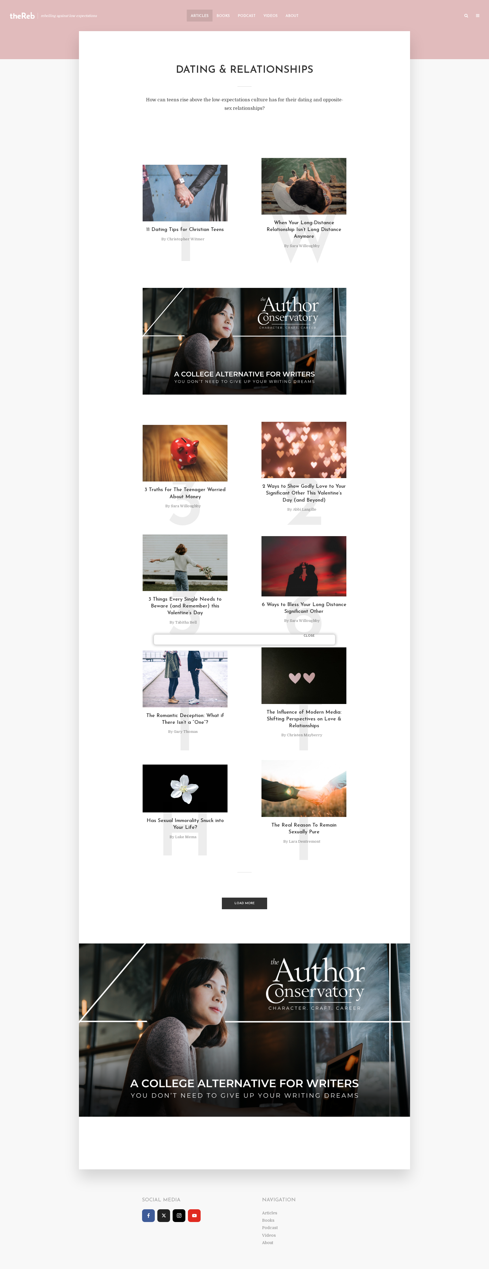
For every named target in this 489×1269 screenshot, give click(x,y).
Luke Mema (185, 837)
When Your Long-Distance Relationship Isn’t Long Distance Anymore (304, 230)
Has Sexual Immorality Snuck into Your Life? (185, 824)
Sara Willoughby (305, 246)
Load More (245, 903)
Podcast (247, 16)
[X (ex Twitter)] (163, 1215)
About (292, 16)
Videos (270, 16)
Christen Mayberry (304, 735)
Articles (200, 16)
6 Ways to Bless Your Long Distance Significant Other (304, 608)
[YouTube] (194, 1215)
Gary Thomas (186, 731)
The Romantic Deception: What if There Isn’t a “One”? (185, 719)
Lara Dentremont (304, 841)
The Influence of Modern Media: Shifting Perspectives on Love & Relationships (304, 719)
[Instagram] (179, 1215)
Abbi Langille (304, 509)
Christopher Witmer (186, 239)
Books (223, 16)
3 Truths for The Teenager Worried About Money (185, 493)
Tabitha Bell (186, 622)
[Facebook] (148, 1215)
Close (309, 635)
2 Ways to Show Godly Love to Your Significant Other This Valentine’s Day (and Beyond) (304, 493)
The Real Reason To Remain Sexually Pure (303, 829)
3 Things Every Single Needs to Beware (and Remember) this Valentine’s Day (185, 606)
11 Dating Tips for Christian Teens (185, 229)
